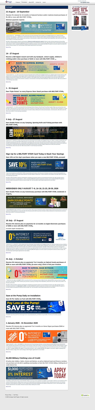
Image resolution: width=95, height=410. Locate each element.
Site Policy (15, 394)
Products (18, 2)
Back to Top (8, 47)
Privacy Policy (8, 394)
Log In (44, 2)
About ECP (31, 2)
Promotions (24, 2)
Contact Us (38, 2)
